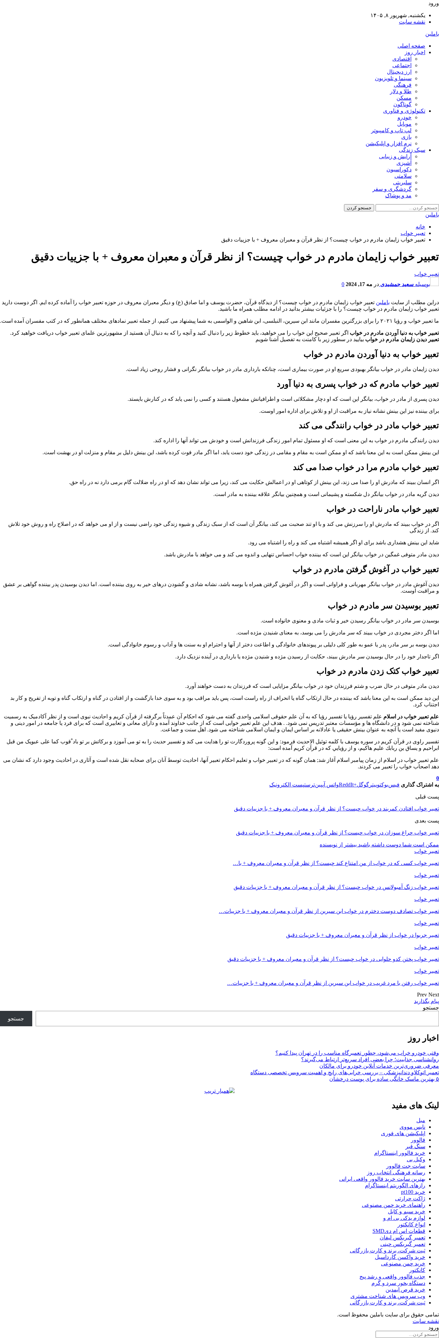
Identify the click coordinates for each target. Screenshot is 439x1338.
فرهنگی (403, 85)
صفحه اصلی (411, 46)
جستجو (431, 1008)
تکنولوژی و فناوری (404, 111)
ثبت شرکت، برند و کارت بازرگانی (387, 1250)
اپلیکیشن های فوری (403, 1133)
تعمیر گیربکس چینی (402, 1244)
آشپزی (404, 163)
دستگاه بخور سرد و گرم (398, 1283)
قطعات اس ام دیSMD (398, 1231)
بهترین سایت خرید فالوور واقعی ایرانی (382, 1179)
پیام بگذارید (426, 1001)
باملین (432, 34)
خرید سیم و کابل (406, 1211)
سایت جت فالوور (405, 1166)
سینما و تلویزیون (393, 78)
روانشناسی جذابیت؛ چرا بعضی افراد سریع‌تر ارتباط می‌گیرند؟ (370, 1059)
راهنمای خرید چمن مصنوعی (393, 1205)
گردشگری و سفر (392, 189)
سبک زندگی (412, 150)
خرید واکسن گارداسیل (400, 1257)
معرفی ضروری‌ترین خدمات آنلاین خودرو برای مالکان (379, 1066)
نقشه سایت (412, 22)
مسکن (404, 98)
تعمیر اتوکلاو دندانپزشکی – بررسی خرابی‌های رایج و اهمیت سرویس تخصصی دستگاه (344, 1072)
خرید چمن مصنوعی (403, 1263)
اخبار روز (415, 52)
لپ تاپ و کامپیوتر (391, 130)
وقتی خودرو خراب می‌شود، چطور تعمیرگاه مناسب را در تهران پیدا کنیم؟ (357, 1053)
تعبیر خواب (426, 274)
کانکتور (417, 1270)
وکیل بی (416, 1159)
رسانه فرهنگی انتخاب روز (396, 1172)
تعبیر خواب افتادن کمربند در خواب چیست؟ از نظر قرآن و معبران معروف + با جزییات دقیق (336, 809)
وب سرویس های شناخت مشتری (388, 1296)
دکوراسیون (399, 169)
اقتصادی (402, 59)
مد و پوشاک (398, 195)
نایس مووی (412, 1127)
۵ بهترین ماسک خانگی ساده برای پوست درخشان (384, 1079)
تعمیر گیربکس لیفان (402, 1237)
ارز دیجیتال (399, 72)
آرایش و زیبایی (395, 156)
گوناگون (402, 104)
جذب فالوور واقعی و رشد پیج (392, 1276)
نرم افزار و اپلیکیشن (389, 143)
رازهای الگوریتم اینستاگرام (395, 1185)
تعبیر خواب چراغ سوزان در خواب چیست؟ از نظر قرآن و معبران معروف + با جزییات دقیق (337, 832)
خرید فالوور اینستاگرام (399, 1153)
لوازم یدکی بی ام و (404, 1218)
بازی (406, 137)
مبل (420, 1120)
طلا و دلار (401, 91)
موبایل (404, 124)
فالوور (418, 1140)
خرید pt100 (413, 1192)
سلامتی (403, 176)
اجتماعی (402, 65)
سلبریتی (402, 182)
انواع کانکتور (411, 1224)
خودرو (405, 117)
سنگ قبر (415, 1146)
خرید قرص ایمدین (405, 1289)
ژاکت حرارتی (410, 1198)
